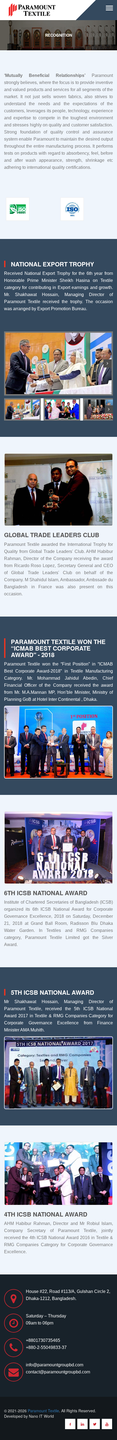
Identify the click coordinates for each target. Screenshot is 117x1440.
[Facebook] (70, 1424)
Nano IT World (41, 1416)
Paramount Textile (43, 1410)
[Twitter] (95, 1424)
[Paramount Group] (32, 9)
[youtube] (107, 1424)
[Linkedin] (82, 1424)
